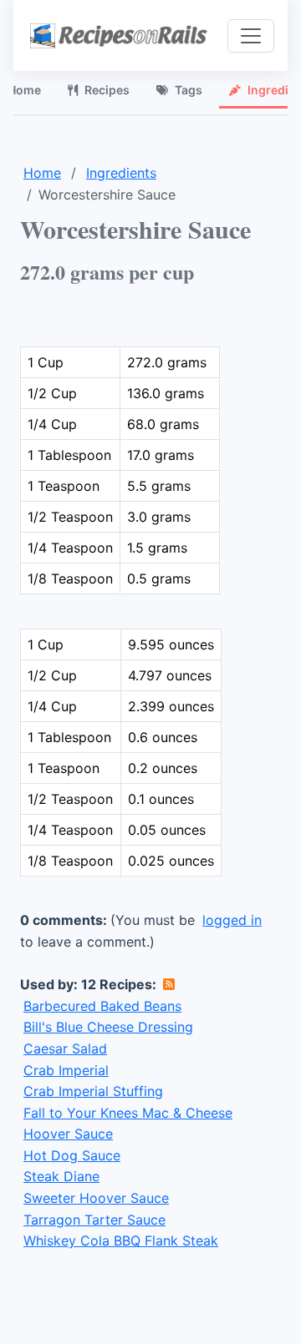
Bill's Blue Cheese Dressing (108, 1026)
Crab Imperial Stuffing (93, 1091)
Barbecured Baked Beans (102, 1006)
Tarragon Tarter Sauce (94, 1219)
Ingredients (121, 172)
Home (42, 172)
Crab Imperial (66, 1070)
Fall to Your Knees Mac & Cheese (127, 1112)
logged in (232, 920)
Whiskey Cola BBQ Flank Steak (120, 1240)
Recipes (107, 90)
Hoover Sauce (68, 1133)
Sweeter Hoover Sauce (96, 1198)
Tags (188, 90)
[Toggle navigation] (250, 36)
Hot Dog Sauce (71, 1155)
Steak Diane (61, 1176)
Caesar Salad (65, 1048)
